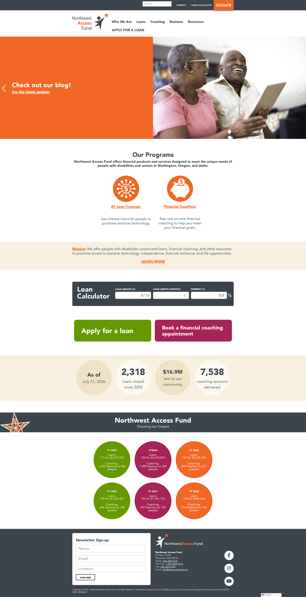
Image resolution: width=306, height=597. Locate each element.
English (267, 595)
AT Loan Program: (126, 206)
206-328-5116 (170, 561)
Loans (140, 22)
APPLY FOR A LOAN (128, 30)
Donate (223, 5)
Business (176, 22)
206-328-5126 (168, 566)
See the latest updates (31, 92)
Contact (181, 5)
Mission (78, 249)
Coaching (157, 22)
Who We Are (122, 22)
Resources (196, 22)
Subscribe (85, 577)
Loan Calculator (201, 5)
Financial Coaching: (180, 206)
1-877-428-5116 (174, 563)
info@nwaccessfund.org (175, 569)
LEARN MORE (153, 261)
